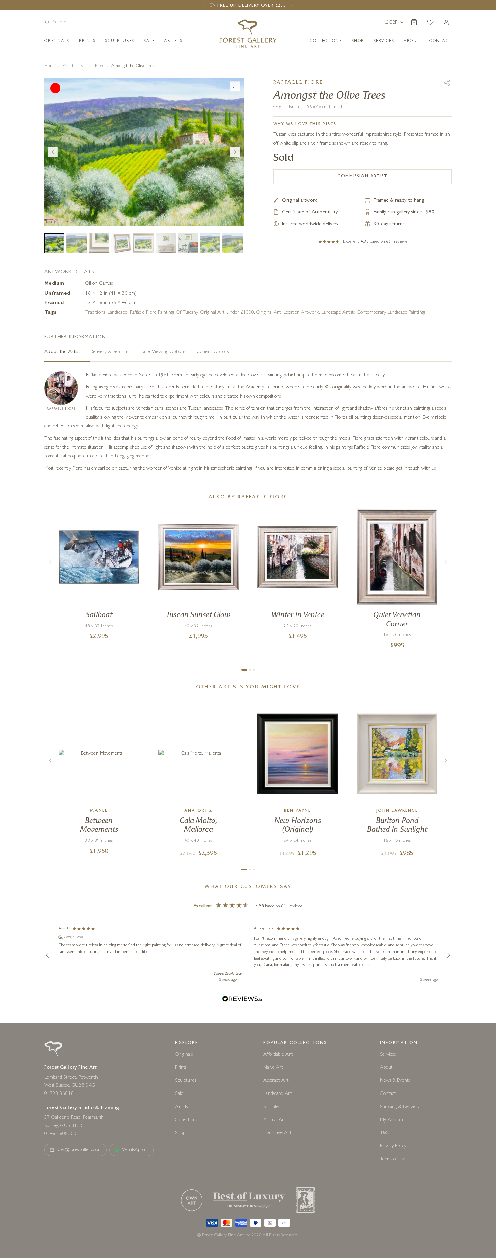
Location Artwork (301, 313)
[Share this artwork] (447, 82)
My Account (392, 1120)
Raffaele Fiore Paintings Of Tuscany (164, 313)
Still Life (271, 1107)
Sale (149, 41)
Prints (87, 41)
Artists (173, 41)
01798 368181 (60, 1094)
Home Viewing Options (161, 352)
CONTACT (440, 41)
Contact (388, 1094)
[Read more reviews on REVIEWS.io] (242, 1000)
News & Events (395, 1080)
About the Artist (62, 352)
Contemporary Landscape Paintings (391, 313)
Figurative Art (277, 1133)
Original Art (268, 313)
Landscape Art (277, 1094)
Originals (57, 41)
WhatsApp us (135, 1150)
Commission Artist (362, 177)
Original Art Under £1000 (227, 313)
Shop (358, 41)
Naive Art (273, 1068)
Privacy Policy (393, 1146)
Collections (326, 41)
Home (50, 66)
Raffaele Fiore (92, 66)
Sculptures (119, 41)
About (412, 41)
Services (388, 1054)
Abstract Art (275, 1080)
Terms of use (392, 1159)
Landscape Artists (338, 313)
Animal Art (274, 1120)
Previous (53, 152)
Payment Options (212, 352)
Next (235, 152)
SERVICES (384, 41)
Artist (68, 66)
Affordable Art (278, 1054)
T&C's (386, 1133)
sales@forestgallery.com (79, 1150)
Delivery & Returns (109, 352)
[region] (248, 955)
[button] (78, 22)
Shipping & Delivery (399, 1107)
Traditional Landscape (106, 313)
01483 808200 (60, 1134)
